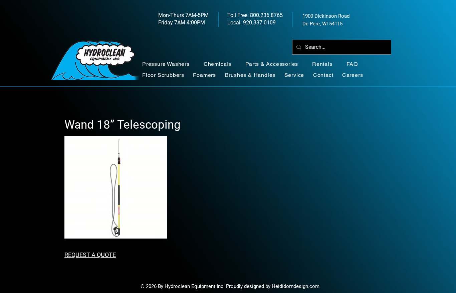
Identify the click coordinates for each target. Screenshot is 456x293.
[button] (169, 64)
